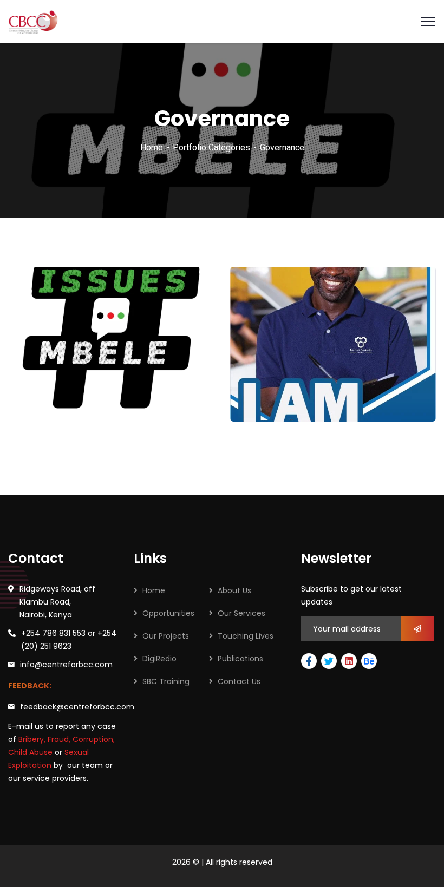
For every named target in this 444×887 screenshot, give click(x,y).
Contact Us (239, 681)
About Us (234, 590)
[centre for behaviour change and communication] (34, 21)
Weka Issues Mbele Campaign (67, 390)
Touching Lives (245, 635)
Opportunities (168, 613)
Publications (240, 658)
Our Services (241, 613)
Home (151, 147)
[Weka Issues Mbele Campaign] (191, 389)
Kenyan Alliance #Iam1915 (308, 391)
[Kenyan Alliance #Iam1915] (413, 390)
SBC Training (166, 681)
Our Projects (165, 635)
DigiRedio (159, 658)
